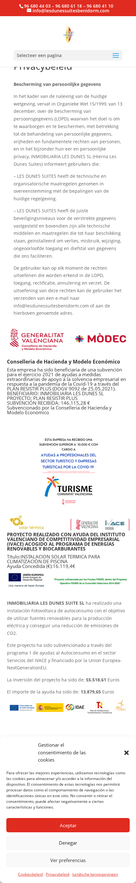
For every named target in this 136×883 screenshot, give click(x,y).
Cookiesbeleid (30, 874)
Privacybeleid (57, 874)
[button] (126, 753)
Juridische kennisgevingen (95, 874)
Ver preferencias (68, 860)
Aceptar (68, 825)
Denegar (68, 843)
